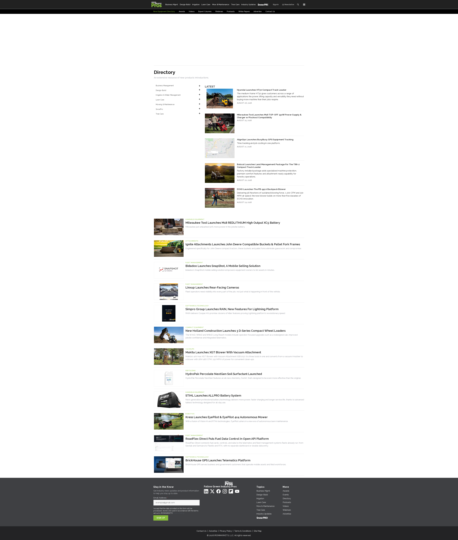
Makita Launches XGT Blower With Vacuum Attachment (223, 352)
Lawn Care (160, 100)
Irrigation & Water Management (168, 95)
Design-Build (161, 90)
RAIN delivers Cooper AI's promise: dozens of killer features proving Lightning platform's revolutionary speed (235, 313)
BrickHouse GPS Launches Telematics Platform (217, 460)
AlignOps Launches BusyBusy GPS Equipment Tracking (265, 139)
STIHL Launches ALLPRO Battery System (213, 395)
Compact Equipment (194, 327)
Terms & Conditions (242, 531)
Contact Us (201, 531)
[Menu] (304, 4)
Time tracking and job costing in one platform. (258, 143)
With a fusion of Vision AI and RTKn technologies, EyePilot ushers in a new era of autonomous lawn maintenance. (236, 421)
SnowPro (159, 109)
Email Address (160, 498)
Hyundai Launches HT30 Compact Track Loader (261, 90)
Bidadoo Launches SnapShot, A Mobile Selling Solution (222, 266)
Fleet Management (194, 262)
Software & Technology (197, 306)
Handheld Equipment (194, 219)
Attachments (191, 241)
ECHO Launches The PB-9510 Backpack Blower (261, 189)
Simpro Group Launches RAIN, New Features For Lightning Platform (231, 309)
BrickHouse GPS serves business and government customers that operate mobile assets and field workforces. (235, 464)
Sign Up (161, 518)
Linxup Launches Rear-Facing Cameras (212, 287)
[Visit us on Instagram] (225, 491)
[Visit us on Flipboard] (231, 491)
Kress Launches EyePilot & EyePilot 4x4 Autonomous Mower (226, 417)
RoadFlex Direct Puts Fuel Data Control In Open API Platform (227, 438)
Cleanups (189, 349)
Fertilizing (190, 370)
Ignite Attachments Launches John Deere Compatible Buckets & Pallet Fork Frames (242, 244)
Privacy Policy (178, 513)
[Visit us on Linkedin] (206, 491)
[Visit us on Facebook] (218, 491)
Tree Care (160, 114)
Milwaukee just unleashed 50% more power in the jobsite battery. (215, 227)
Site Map (258, 531)
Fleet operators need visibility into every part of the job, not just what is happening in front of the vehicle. (232, 291)
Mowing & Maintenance (165, 104)
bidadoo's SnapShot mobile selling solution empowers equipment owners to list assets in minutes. (230, 270)
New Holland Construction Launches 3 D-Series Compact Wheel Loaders (235, 330)
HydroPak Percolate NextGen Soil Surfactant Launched (223, 374)
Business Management (165, 86)
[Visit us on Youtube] (237, 491)
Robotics (189, 414)
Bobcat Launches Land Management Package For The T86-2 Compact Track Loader (268, 165)
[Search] (298, 4)
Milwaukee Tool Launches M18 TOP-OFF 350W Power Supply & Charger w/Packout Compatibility (269, 116)
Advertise (213, 531)
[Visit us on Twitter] (212, 491)
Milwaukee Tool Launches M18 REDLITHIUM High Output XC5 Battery (232, 222)
